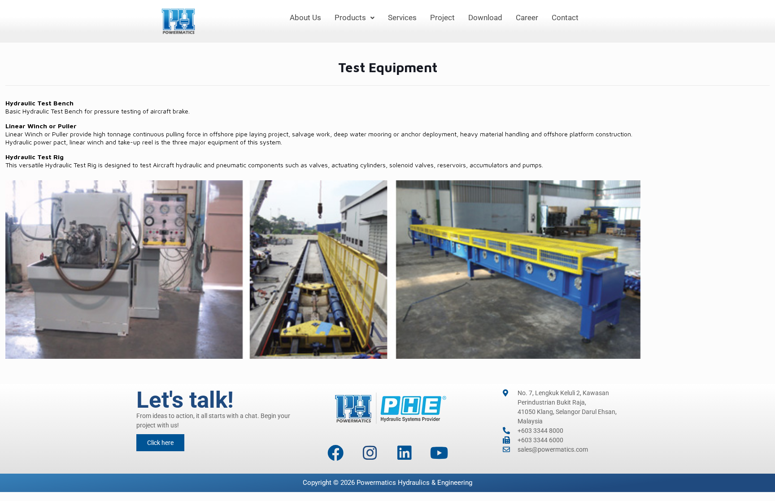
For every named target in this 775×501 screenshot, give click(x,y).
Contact (565, 17)
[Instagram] (370, 453)
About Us (305, 17)
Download (485, 17)
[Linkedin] (404, 453)
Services (402, 17)
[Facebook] (335, 453)
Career (527, 17)
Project (442, 17)
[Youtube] (439, 453)
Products (350, 17)
